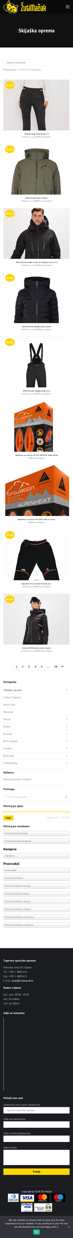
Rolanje (7, 733)
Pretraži (66, 797)
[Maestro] (58, 1201)
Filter (8, 818)
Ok (36, 1232)
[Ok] (68, 1227)
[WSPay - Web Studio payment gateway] (43, 1210)
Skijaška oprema (12, 690)
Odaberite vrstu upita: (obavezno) (21, 1104)
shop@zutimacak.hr (22, 980)
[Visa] (27, 1201)
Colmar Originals (12, 697)
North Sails (9, 704)
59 (55, 666)
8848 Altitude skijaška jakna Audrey (36, 326)
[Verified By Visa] (26, 1210)
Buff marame (10, 741)
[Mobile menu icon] (68, 7)
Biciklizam (8, 755)
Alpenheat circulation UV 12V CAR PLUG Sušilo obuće (36, 455)
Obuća (6, 719)
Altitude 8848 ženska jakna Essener (36, 648)
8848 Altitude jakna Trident (36, 198)
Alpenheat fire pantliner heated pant (36, 584)
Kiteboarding (10, 763)
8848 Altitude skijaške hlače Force (36, 391)
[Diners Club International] (13, 1201)
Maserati (8, 712)
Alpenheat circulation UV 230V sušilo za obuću (36, 519)
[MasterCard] (42, 1201)
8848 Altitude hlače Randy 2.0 (36, 134)
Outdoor (7, 748)
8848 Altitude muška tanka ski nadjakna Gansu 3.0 (36, 262)
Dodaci (7, 726)
